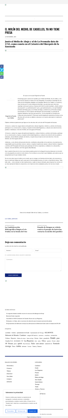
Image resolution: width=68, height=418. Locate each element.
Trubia (36, 386)
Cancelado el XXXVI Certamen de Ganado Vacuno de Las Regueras (24, 318)
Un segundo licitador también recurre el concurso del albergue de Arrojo (25, 313)
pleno (58, 341)
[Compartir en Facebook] (1, 66)
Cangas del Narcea (40, 393)
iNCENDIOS (17, 341)
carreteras (41, 335)
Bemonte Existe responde (13, 316)
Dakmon (39, 417)
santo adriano (40, 344)
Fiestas (36, 338)
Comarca (9, 368)
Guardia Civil (9, 341)
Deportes (13, 338)
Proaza (10, 343)
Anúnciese (9, 373)
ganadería (46, 338)
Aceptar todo (32, 411)
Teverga (37, 384)
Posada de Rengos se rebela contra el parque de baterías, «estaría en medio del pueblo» (50, 229)
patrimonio (14, 218)
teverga (8, 346)
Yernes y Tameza (36, 346)
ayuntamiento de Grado (23, 333)
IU (22, 341)
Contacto (9, 379)
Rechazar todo (21, 411)
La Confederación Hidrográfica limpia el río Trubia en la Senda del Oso (16, 229)
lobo (36, 341)
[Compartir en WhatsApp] (1, 73)
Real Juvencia (26, 343)
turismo (24, 346)
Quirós (37, 375)
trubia (18, 346)
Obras (44, 341)
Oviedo (54, 341)
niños (39, 341)
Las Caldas (8, 218)
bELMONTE (49, 332)
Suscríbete (10, 376)
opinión (49, 341)
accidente (7, 333)
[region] (21, 402)
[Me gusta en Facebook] (1, 77)
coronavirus (54, 335)
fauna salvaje (30, 338)
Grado (52, 338)
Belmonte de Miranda (12, 335)
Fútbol (40, 338)
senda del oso (48, 344)
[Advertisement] (34, 295)
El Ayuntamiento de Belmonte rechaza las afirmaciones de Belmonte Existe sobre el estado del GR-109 (33, 323)
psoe (15, 344)
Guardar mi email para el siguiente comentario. (19, 255)
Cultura (7, 338)
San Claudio (38, 379)
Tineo (13, 346)
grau (57, 338)
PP (6, 343)
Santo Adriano (38, 382)
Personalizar (10, 411)
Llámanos (9, 381)
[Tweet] (1, 70)
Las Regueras (29, 340)
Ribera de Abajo (39, 377)
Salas (33, 343)
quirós (20, 343)
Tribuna (9, 371)
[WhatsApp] (40, 411)
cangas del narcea (32, 335)
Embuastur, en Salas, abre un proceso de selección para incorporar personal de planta (29, 321)
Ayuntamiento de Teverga (37, 332)
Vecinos (29, 346)
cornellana (47, 335)
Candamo (23, 335)
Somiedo (56, 343)
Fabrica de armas (21, 338)
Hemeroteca (10, 365)
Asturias (13, 333)
